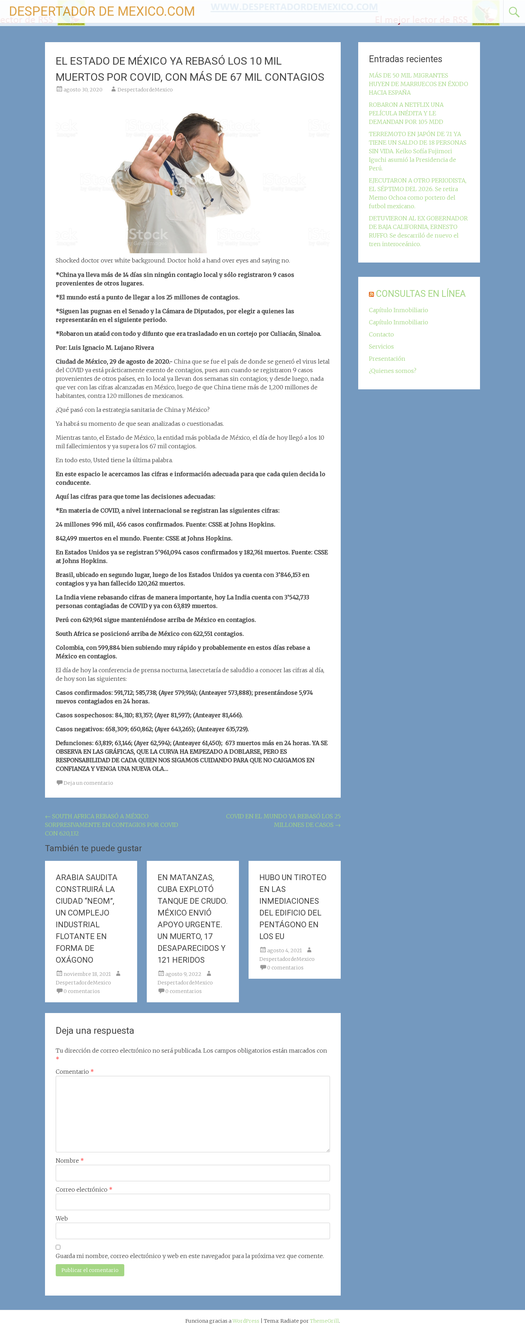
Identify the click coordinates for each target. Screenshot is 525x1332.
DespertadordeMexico (145, 89)
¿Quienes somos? (392, 370)
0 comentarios (82, 991)
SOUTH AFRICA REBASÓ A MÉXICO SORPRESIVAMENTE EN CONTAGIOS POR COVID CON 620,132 (111, 825)
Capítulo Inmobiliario (398, 310)
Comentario (75, 1071)
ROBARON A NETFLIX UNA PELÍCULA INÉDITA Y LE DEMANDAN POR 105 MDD (406, 113)
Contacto (381, 334)
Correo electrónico (84, 1189)
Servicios (381, 346)
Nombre (70, 1160)
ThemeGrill (324, 1321)
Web (62, 1218)
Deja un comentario (88, 783)
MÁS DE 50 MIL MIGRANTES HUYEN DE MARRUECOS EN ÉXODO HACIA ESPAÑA (418, 84)
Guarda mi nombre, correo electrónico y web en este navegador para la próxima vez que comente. (190, 1255)
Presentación (387, 358)
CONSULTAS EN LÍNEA (421, 294)
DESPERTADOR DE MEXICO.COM (102, 11)
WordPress (245, 1321)
